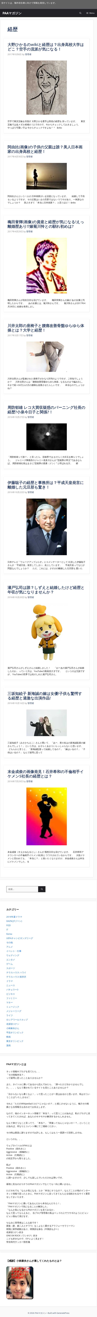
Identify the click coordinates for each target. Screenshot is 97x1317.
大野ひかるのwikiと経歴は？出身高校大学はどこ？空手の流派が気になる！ (46, 47)
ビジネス (10, 993)
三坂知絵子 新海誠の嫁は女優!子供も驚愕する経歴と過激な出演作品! (45, 696)
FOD (8, 925)
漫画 (8, 1045)
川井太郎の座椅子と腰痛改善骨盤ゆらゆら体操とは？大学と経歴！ (46, 328)
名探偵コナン (12, 1023)
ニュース (10, 985)
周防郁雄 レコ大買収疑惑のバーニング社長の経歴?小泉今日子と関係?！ (46, 409)
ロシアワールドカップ (17, 1019)
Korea (9, 933)
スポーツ (10, 968)
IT (7, 929)
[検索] (41, 889)
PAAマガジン (12, 13)
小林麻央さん (12, 1028)
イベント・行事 (13, 951)
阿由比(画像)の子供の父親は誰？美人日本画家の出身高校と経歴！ (45, 149)
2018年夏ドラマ (14, 916)
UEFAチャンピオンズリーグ (19, 938)
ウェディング (12, 955)
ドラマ (9, 981)
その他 (9, 942)
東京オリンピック (14, 1041)
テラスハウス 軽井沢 (16, 976)
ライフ (9, 1015)
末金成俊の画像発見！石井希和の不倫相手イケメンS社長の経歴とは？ (46, 774)
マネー (9, 1002)
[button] (80, 13)
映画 (8, 1036)
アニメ (9, 946)
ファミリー (11, 998)
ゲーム (9, 963)
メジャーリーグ (13, 1011)
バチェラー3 (12, 989)
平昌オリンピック (14, 1032)
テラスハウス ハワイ (16, 972)
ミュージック (12, 1006)
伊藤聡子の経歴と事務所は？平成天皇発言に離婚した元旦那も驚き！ (46, 485)
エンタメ (10, 959)
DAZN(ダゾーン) (14, 921)
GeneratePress (63, 1313)
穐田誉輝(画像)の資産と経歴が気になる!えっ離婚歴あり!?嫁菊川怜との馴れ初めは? (46, 224)
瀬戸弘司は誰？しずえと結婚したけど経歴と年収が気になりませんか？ (46, 590)
